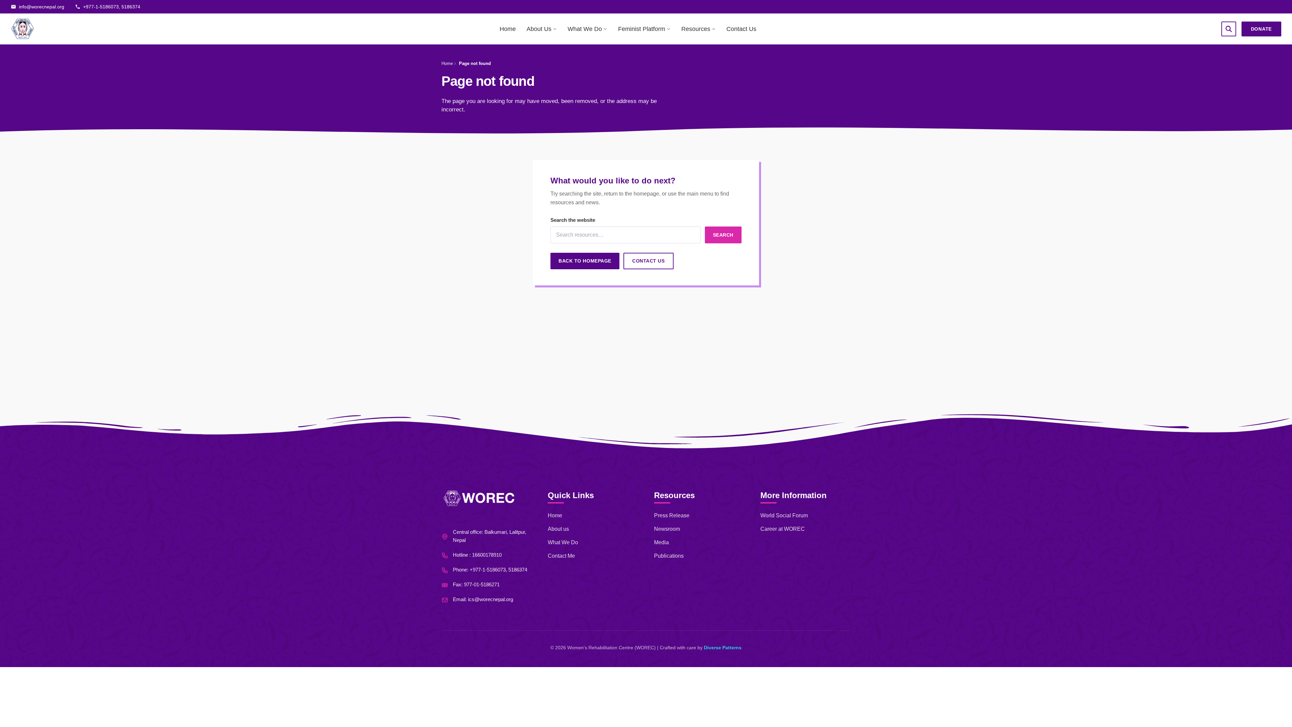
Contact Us (741, 29)
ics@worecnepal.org (490, 599)
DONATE (1261, 29)
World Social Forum (784, 515)
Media (661, 542)
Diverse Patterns (723, 647)
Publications (669, 556)
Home (508, 29)
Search (723, 235)
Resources (695, 29)
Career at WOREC (782, 529)
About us (558, 529)
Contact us (648, 261)
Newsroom (667, 529)
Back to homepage (585, 261)
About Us (539, 29)
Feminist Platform (641, 29)
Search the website (572, 220)
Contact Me (561, 556)
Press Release (671, 515)
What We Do (585, 29)
